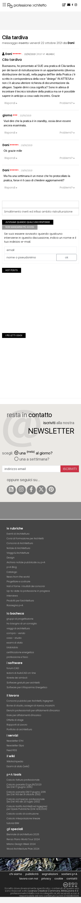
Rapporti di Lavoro (17, 724)
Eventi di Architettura (18, 533)
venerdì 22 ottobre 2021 (46, 43)
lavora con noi (28, 878)
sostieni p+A (69, 874)
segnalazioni (50, 874)
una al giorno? (36, 452)
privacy (46, 878)
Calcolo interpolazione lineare (23, 818)
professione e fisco (17, 657)
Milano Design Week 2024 (21, 844)
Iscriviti (70, 469)
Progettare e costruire (18, 581)
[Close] (2, 901)
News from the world (18, 576)
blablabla (12, 647)
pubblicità (31, 874)
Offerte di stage (15, 720)
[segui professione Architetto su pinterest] (51, 489)
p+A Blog (12, 567)
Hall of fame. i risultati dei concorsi (26, 586)
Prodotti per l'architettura (20, 600)
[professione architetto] (29, 6)
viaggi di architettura (18, 628)
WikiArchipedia (15, 761)
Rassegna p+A (15, 605)
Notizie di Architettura (18, 548)
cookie (58, 878)
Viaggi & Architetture (18, 552)
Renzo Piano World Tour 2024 (23, 839)
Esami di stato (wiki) (18, 766)
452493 (50, 54)
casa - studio (14, 638)
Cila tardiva (12, 59)
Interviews (12, 595)
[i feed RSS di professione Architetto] (11, 489)
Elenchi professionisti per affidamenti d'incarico (33, 710)
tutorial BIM (13, 823)
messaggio (10, 43)
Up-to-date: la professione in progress (28, 591)
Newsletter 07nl (15, 740)
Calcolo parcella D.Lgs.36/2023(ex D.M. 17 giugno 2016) (24, 786)
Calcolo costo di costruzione (23, 813)
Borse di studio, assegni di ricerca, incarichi (31, 705)
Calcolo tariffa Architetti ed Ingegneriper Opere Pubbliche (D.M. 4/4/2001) (27, 807)
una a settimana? (33, 459)
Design (11, 557)
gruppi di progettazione (20, 618)
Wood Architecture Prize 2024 (23, 848)
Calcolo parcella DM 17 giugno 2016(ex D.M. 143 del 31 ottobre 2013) (26, 793)
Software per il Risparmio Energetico (27, 687)
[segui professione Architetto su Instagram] (21, 489)
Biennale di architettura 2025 (23, 834)
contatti (71, 878)
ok (66, 257)
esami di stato (15, 642)
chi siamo (15, 874)
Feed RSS (12, 750)
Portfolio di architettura (19, 729)
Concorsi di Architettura (20, 543)
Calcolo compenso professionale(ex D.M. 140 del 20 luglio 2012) (26, 800)
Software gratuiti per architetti (23, 682)
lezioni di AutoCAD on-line (21, 673)
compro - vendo (16, 633)
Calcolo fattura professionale (23, 779)
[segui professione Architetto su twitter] (41, 489)
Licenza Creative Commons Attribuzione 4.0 (53, 890)
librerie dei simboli (17, 677)
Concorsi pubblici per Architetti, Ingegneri (30, 700)
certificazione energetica (20, 652)
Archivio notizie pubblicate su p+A (26, 562)
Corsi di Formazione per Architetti (25, 538)
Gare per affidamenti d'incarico (24, 715)
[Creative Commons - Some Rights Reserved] (40, 884)
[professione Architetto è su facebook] (31, 489)
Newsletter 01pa (15, 745)
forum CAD (13, 668)
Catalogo (12, 572)
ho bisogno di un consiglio (22, 623)
